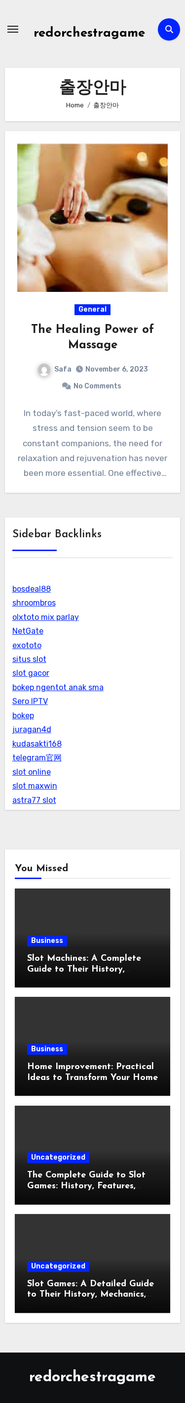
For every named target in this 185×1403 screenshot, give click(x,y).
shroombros (34, 603)
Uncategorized (58, 1157)
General (92, 309)
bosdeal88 (31, 589)
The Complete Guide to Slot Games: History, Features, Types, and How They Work (86, 1186)
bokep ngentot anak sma (58, 687)
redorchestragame (89, 33)
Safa (63, 369)
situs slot (29, 659)
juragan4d (31, 729)
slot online (31, 772)
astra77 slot (34, 800)
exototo (26, 645)
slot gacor (30, 673)
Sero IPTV (30, 701)
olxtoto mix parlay (45, 617)
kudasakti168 (37, 743)
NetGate (27, 631)
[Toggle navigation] (13, 29)
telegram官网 (37, 757)
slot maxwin (34, 786)
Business (47, 940)
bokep (23, 715)
